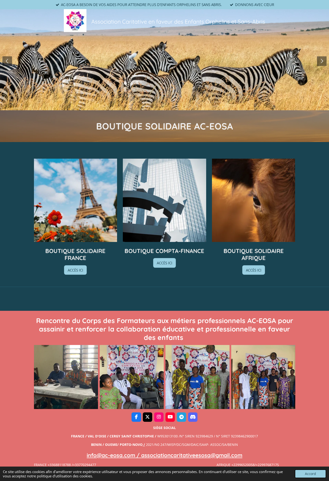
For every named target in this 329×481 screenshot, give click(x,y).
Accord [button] (310, 474)
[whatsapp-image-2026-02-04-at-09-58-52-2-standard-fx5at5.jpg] (263, 377)
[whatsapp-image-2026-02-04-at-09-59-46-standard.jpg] (131, 377)
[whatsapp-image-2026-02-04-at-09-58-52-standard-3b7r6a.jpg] (197, 377)
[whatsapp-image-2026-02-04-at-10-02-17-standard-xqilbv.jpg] (66, 377)
